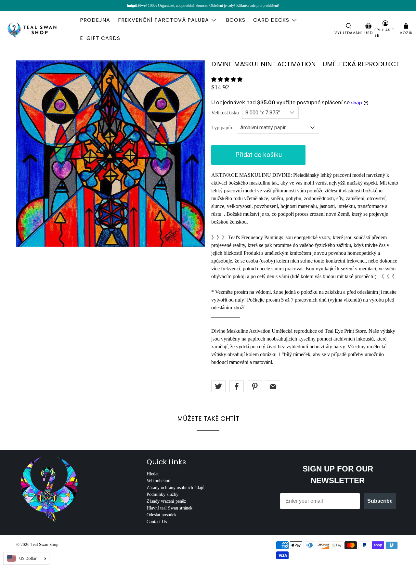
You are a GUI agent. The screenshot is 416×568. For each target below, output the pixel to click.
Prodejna (95, 20)
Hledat (153, 473)
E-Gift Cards (100, 38)
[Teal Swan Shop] (39, 29)
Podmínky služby (162, 494)
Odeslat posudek (161, 514)
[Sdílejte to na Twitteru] (218, 386)
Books (235, 20)
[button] (226, 79)
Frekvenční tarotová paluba (163, 20)
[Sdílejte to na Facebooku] (236, 386)
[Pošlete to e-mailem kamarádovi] (273, 386)
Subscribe (380, 501)
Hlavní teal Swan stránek (169, 508)
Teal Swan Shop (44, 544)
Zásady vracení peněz (166, 501)
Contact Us (157, 521)
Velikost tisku (225, 112)
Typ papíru (222, 127)
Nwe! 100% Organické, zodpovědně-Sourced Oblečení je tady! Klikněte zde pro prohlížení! (208, 5)
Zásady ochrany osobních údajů (175, 487)
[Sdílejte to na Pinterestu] (255, 386)
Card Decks (271, 20)
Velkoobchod (158, 480)
